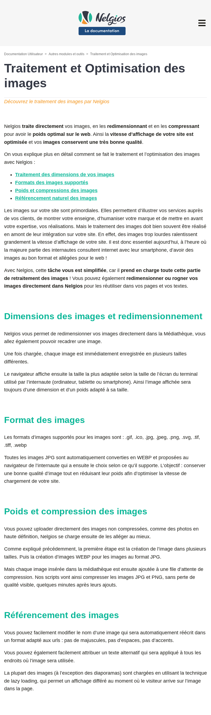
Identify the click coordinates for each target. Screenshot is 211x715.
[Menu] (202, 23)
